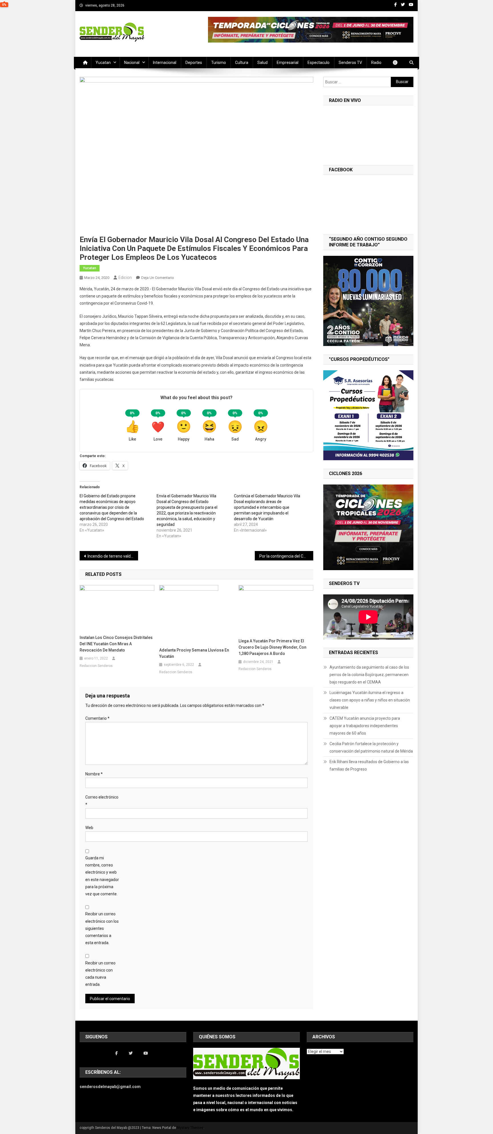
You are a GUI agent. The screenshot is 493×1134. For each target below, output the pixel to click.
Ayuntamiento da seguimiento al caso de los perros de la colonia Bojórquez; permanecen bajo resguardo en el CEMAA (369, 674)
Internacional (164, 62)
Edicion (125, 277)
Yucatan (103, 62)
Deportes (193, 62)
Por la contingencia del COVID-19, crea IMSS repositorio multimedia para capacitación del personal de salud (286, 556)
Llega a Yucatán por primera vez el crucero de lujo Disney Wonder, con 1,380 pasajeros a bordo (272, 647)
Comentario (97, 718)
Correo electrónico (101, 801)
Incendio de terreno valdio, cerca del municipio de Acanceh (113, 556)
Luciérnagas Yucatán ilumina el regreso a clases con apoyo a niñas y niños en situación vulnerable (370, 700)
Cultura (241, 62)
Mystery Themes (190, 1128)
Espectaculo (319, 62)
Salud (262, 62)
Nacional (132, 62)
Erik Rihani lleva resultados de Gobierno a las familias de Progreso (369, 765)
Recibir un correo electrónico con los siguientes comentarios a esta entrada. (102, 928)
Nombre (94, 774)
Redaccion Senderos (96, 666)
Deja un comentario (157, 278)
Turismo (218, 62)
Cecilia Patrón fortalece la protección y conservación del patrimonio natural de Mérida (371, 747)
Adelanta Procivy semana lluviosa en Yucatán (194, 653)
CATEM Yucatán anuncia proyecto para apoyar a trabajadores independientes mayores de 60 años (365, 725)
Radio (376, 62)
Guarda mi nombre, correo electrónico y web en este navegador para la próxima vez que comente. (102, 876)
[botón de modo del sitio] (398, 62)
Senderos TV (350, 62)
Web (89, 827)
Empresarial (287, 62)
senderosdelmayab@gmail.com (110, 1086)
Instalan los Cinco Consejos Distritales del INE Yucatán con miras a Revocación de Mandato (116, 643)
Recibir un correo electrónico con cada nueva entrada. (100, 974)
